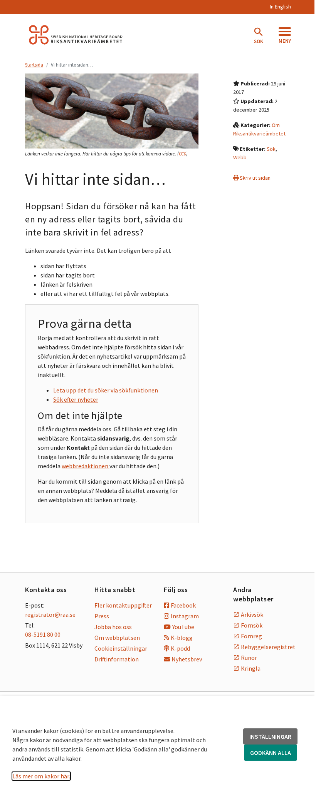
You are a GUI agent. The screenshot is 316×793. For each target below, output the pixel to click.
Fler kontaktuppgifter (123, 605)
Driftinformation (116, 659)
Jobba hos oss (113, 627)
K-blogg (182, 637)
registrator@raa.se (50, 614)
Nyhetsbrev (186, 659)
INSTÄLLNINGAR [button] (270, 736)
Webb (240, 157)
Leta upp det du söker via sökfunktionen (105, 390)
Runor (249, 657)
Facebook (183, 605)
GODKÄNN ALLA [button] (270, 752)
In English (280, 6)
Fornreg (251, 636)
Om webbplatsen (117, 637)
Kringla (251, 668)
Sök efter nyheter (75, 399)
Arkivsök (252, 614)
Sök (271, 148)
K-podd (180, 648)
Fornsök (251, 625)
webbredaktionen (85, 466)
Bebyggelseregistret (266, 647)
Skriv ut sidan (255, 177)
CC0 (182, 153)
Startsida (34, 65)
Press (101, 616)
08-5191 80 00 (43, 634)
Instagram (185, 616)
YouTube (183, 627)
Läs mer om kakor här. (41, 776)
